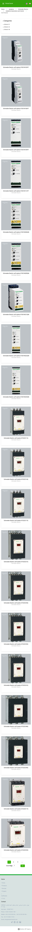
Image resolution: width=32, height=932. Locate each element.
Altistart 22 (7, 27)
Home (2, 9)
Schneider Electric (23, 9)
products (11, 9)
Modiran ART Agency (25, 929)
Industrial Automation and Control (15, 11)
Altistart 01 (7, 24)
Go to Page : (9, 866)
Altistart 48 (7, 30)
